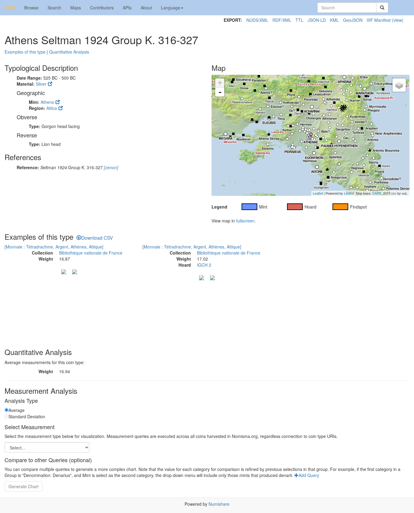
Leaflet (318, 193)
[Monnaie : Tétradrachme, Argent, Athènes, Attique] (54, 247)
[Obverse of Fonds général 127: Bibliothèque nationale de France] (201, 277)
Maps (75, 8)
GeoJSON (352, 20)
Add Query (309, 475)
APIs (127, 8)
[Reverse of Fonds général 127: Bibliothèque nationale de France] (212, 277)
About (146, 8)
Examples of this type (25, 52)
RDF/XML (281, 20)
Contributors (102, 8)
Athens (47, 102)
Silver (41, 84)
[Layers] (399, 85)
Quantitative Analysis (69, 52)
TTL (299, 20)
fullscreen (245, 221)
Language (170, 8)
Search (54, 8)
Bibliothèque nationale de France (90, 253)
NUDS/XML (257, 20)
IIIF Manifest (379, 20)
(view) (397, 20)
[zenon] (110, 167)
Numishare (219, 504)
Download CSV (97, 237)
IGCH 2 (204, 265)
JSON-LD (317, 20)
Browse (31, 8)
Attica (51, 108)
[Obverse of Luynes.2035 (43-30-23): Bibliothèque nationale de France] (64, 271)
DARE (376, 193)
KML (334, 20)
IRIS (10, 8)
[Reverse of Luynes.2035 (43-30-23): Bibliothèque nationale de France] (74, 271)
